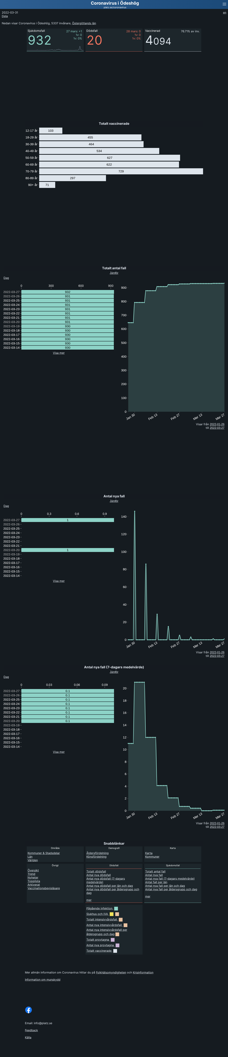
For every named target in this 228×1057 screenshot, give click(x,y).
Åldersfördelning (97, 853)
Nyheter (33, 877)
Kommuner (152, 856)
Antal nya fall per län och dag (165, 885)
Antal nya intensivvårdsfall (104, 925)
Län (30, 856)
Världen (33, 860)
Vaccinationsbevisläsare (44, 888)
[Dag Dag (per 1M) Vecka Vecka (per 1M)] (13, 277)
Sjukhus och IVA (97, 914)
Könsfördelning (96, 856)
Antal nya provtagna (100, 945)
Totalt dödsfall (96, 871)
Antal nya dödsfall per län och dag (109, 885)
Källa (28, 1037)
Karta (148, 853)
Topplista (34, 881)
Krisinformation (143, 972)
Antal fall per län (156, 882)
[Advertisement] (107, 84)
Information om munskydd (42, 979)
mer (89, 900)
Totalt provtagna (97, 939)
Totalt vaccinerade (99, 950)
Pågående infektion (99, 908)
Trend (31, 874)
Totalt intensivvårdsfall (101, 919)
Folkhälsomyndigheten (111, 972)
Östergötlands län (84, 23)
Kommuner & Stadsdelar (44, 853)
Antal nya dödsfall (98, 875)
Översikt (33, 870)
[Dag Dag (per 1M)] (12, 676)
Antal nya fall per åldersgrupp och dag (171, 889)
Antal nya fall (154, 875)
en (224, 12)
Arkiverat (34, 884)
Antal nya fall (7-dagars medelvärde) (170, 878)
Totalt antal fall (155, 871)
